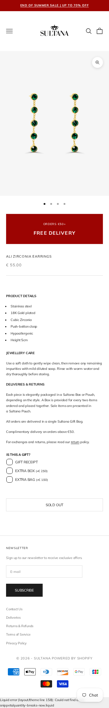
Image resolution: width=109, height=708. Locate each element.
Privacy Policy (16, 643)
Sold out (54, 505)
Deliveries (13, 617)
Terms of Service (18, 634)
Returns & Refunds (19, 626)
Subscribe (24, 590)
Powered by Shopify (72, 658)
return (75, 442)
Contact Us (14, 609)
